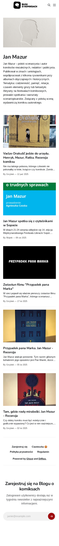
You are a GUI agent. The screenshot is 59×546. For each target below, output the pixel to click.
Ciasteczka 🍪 (39, 446)
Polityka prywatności (21, 451)
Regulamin (43, 451)
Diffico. (42, 458)
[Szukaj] (49, 5)
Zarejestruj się (19, 446)
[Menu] (54, 5)
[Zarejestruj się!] (51, 516)
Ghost (29, 458)
